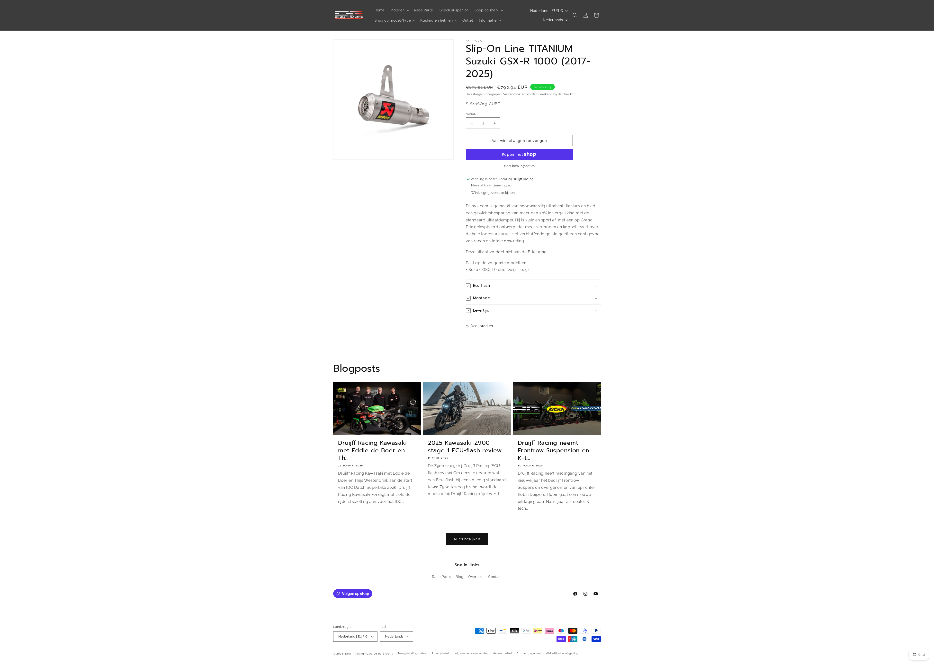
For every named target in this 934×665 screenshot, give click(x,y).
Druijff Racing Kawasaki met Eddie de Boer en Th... (372, 450)
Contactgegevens (529, 653)
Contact (495, 577)
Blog (459, 577)
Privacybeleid (441, 653)
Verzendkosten (514, 94)
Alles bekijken (467, 539)
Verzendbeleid (502, 653)
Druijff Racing (354, 653)
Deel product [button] (482, 326)
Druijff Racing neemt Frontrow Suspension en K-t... (553, 450)
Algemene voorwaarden (471, 653)
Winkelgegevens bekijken (493, 193)
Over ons (476, 577)
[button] (399, 10)
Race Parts (441, 577)
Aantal (471, 113)
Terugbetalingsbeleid (412, 653)
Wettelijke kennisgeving (562, 653)
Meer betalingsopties (519, 166)
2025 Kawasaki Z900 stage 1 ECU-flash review (465, 446)
